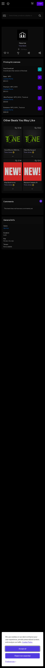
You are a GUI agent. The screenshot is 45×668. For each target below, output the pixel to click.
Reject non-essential (22, 655)
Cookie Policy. (27, 642)
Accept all (22, 648)
